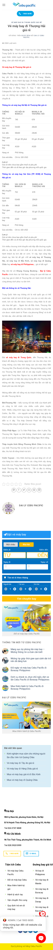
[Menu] (4, 4)
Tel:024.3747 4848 (12, 828)
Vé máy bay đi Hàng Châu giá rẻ (22, 768)
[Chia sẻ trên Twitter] (24, 490)
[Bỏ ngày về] (46, 566)
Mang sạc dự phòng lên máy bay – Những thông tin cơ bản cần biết (28, 650)
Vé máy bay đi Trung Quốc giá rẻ (26, 22)
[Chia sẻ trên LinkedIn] (39, 490)
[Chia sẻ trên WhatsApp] (13, 490)
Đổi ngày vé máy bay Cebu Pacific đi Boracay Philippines (28, 669)
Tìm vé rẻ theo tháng (17, 578)
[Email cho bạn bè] (29, 490)
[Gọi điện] (42, 915)
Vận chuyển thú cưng (17, 900)
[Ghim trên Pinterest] (34, 490)
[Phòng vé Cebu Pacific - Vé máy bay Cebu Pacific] (26, 5)
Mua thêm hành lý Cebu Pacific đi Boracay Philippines (27, 687)
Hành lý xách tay (15, 894)
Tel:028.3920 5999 (12, 845)
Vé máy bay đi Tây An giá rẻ (20, 763)
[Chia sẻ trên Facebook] (19, 490)
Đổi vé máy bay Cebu (17, 880)
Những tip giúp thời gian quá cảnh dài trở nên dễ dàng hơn (31, 659)
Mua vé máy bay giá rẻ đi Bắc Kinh (23, 774)
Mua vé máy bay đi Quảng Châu (22, 780)
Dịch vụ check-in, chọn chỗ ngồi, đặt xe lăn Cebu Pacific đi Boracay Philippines (30, 678)
